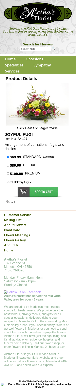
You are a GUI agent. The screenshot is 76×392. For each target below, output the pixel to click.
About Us (11, 245)
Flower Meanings (17, 235)
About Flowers (15, 225)
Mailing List (12, 220)
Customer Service (18, 215)
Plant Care (12, 230)
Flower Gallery (15, 240)
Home (10, 59)
